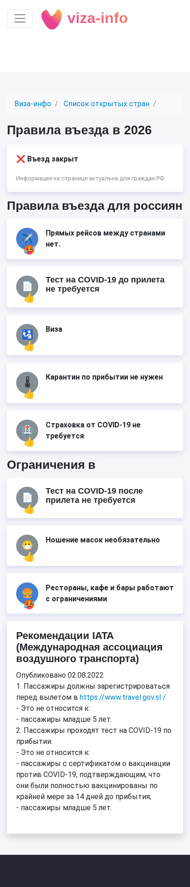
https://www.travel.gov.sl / (123, 697)
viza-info (95, 18)
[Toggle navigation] (20, 18)
